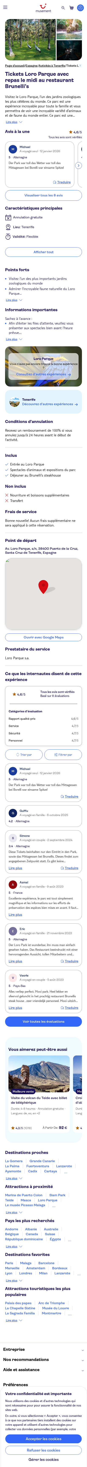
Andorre (11, 1229)
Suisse (50, 1234)
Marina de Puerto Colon (23, 1195)
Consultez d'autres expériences (41, 374)
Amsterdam (35, 1268)
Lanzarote (64, 1166)
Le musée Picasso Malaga (25, 1205)
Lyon (8, 1273)
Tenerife (28, 400)
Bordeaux (59, 1268)
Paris (9, 1263)
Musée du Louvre (55, 1308)
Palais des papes (18, 1303)
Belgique (12, 1234)
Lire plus (11, 122)
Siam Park (57, 1195)
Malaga (25, 1263)
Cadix (32, 1171)
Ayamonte (13, 1171)
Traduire (64, 182)
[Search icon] (63, 8)
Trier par (26, 754)
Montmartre (51, 1313)
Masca (26, 1200)
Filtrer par (65, 754)
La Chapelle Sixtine (20, 1308)
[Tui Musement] (43, 8)
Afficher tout (44, 252)
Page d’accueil (14, 65)
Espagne (31, 65)
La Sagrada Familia (20, 1313)
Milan (43, 1273)
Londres (25, 1273)
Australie (51, 1229)
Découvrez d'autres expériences (47, 404)
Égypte (55, 1239)
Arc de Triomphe (51, 1303)
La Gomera (14, 1161)
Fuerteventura (37, 1166)
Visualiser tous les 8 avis (43, 195)
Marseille (12, 1268)
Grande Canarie (42, 1161)
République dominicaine (24, 1239)
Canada (32, 1234)
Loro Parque (43, 359)
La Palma (12, 1166)
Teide (9, 1200)
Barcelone (46, 1263)
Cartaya (50, 1171)
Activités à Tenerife (52, 65)
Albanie (31, 1229)
